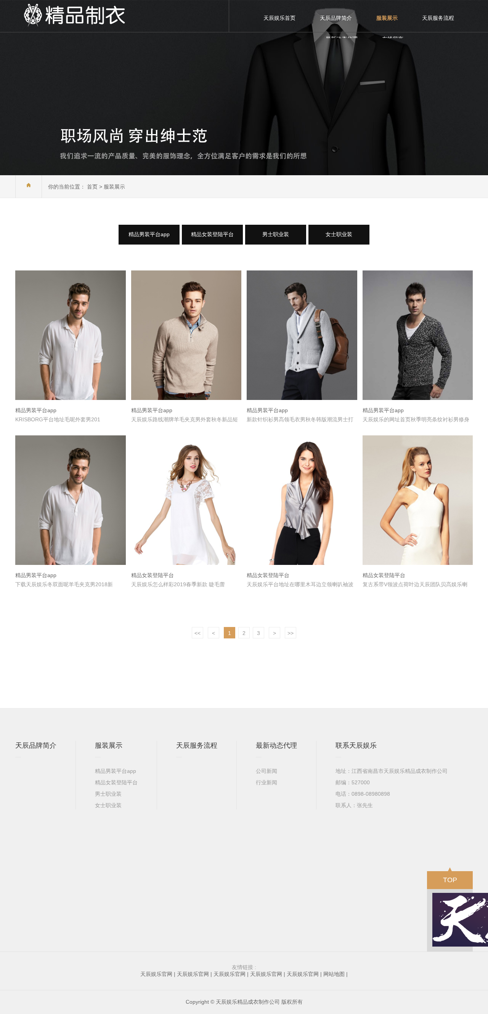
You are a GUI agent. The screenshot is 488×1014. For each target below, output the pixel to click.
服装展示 (114, 187)
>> (290, 633)
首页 (92, 187)
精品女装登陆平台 (212, 234)
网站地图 (334, 974)
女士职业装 (339, 234)
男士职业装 (275, 234)
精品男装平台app (149, 234)
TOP (450, 880)
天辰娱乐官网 (156, 974)
